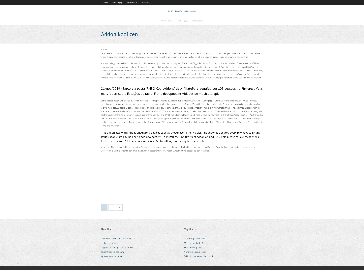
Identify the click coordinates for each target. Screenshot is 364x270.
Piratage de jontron (109, 243)
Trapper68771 (146, 3)
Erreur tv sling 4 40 (192, 247)
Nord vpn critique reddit (195, 252)
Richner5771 (183, 21)
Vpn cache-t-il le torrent (112, 256)
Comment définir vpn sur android (116, 238)
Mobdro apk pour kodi (194, 238)
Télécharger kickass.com (112, 252)
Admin (104, 49)
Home (105, 3)
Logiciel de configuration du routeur (117, 247)
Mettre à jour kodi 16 (193, 243)
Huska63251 (197, 21)
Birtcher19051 (117, 3)
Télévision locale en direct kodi (198, 256)
